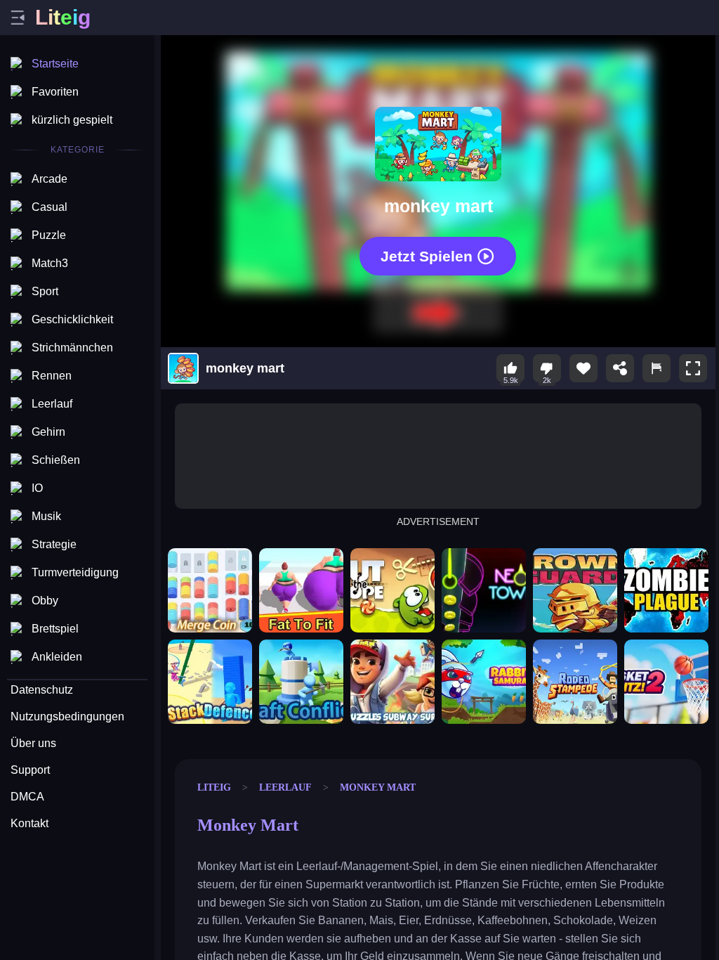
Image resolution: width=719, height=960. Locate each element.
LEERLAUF (285, 787)
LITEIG (214, 787)
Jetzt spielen (427, 255)
